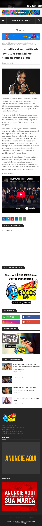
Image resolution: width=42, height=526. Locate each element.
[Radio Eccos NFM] (9, 424)
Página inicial (6, 43)
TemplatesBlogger (21, 523)
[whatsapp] (11, 317)
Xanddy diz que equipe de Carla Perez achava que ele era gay (24, 389)
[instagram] (11, 322)
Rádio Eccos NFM (21, 20)
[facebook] (31, 317)
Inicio (11, 518)
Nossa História (20, 518)
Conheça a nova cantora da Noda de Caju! (26, 399)
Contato (30, 518)
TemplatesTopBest (18, 521)
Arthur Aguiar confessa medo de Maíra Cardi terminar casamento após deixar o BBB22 (26, 366)
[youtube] (31, 322)
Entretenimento (17, 43)
